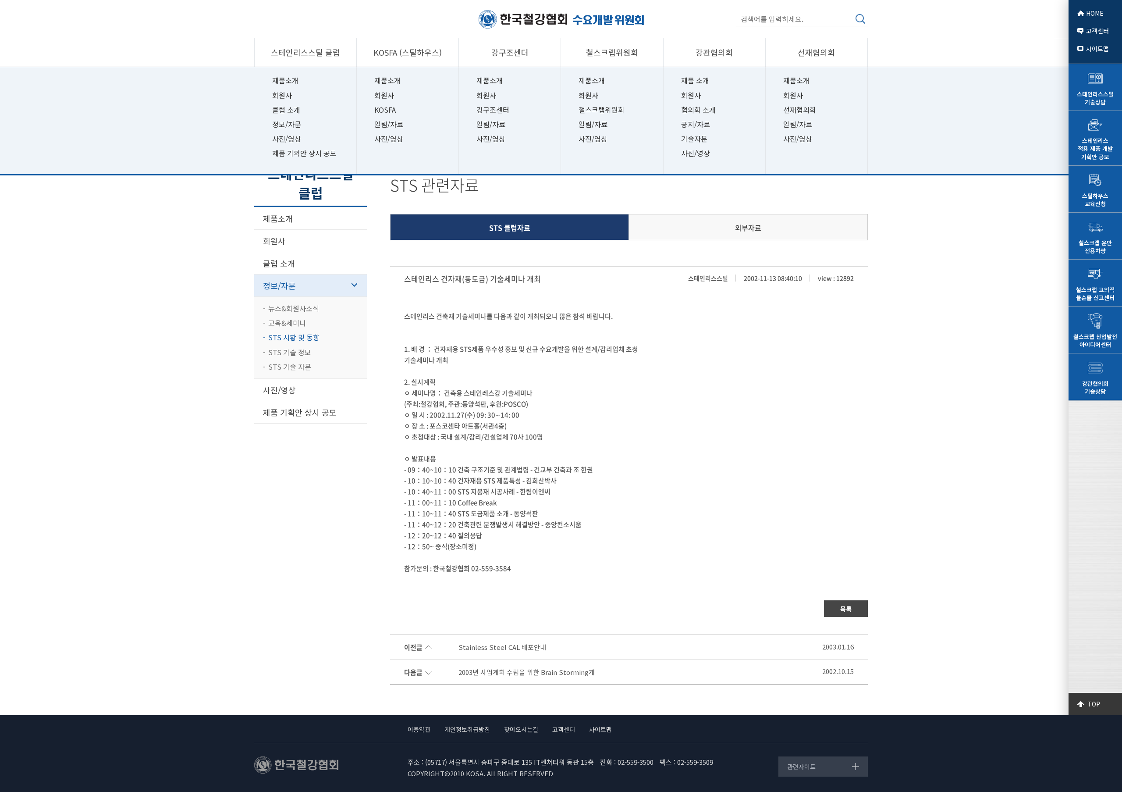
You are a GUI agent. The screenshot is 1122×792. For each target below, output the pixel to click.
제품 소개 (695, 80)
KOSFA (385, 109)
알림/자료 (388, 124)
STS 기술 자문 (289, 366)
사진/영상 (286, 138)
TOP (1093, 703)
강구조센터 (492, 109)
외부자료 (748, 227)
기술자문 (694, 138)
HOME (1095, 13)
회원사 (282, 95)
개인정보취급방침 (467, 729)
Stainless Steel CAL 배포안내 (502, 647)
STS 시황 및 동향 (294, 337)
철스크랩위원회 (602, 109)
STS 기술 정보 (289, 352)
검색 (860, 18)
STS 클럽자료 (509, 227)
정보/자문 (286, 124)
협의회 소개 (698, 109)
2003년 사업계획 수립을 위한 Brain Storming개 (526, 672)
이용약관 (419, 729)
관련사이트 (801, 766)
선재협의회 (799, 109)
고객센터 (1097, 30)
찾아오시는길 (521, 729)
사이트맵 (1097, 48)
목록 (846, 608)
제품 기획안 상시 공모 (304, 153)
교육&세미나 (287, 323)
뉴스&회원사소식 (293, 308)
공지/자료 (695, 124)
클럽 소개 (286, 109)
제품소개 (285, 80)
